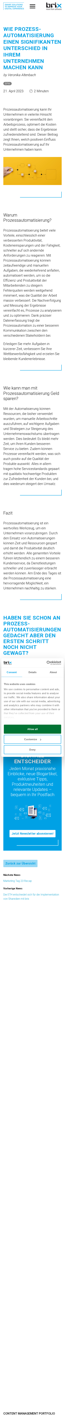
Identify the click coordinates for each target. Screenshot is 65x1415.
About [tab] (53, 672)
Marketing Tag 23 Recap (17, 880)
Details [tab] (32, 672)
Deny (32, 749)
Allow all (32, 729)
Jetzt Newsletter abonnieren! (33, 833)
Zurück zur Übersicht (20, 863)
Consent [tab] (12, 672)
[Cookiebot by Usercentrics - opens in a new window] (46, 663)
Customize (30, 739)
